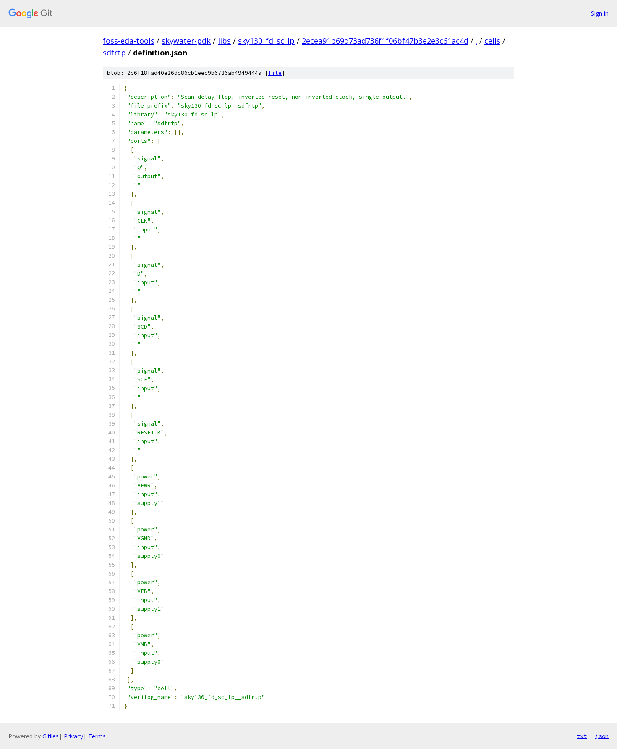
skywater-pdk (186, 41)
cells (492, 41)
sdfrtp (114, 52)
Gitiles (50, 736)
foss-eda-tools (128, 41)
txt (582, 736)
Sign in (600, 13)
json (602, 736)
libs (224, 41)
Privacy (73, 736)
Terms (97, 736)
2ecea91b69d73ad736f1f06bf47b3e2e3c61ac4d (385, 41)
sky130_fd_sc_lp (266, 41)
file (275, 72)
